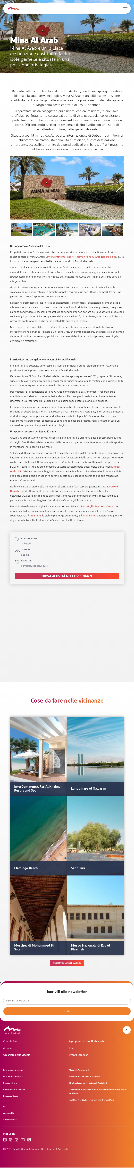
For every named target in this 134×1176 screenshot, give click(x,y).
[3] (67, 229)
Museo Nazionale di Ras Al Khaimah (90, 948)
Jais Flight (35, 515)
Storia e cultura (10, 1083)
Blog (71, 1048)
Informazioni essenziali (13, 1076)
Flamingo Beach (26, 868)
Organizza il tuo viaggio (16, 1055)
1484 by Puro (90, 515)
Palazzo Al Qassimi (11, 1096)
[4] (90, 229)
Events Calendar (78, 1055)
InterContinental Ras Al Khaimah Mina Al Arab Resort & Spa (81, 256)
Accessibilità (8, 1113)
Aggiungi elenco (10, 1119)
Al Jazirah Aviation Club (79, 1070)
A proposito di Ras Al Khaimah (86, 1041)
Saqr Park (78, 868)
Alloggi (7, 1048)
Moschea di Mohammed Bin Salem (35, 948)
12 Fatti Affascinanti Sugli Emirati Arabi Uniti (88, 1083)
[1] (21, 229)
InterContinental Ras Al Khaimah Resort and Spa (38, 789)
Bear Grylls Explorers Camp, (97, 506)
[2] (44, 229)
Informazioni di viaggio (13, 1070)
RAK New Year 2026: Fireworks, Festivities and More (91, 1100)
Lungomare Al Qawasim (88, 789)
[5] (112, 229)
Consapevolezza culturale (14, 1089)
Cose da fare (10, 1041)
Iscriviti (67, 1011)
